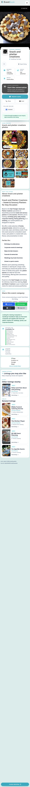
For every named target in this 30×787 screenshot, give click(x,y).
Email (22, 101)
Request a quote (16, 96)
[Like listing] (4, 64)
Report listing (23, 64)
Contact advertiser (14, 784)
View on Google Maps (15, 366)
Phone (9, 101)
